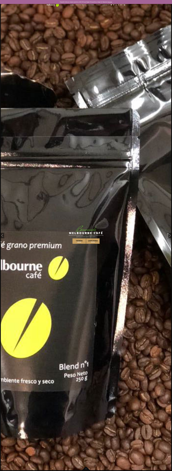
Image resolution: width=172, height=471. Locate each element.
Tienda (98, 4)
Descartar (110, 2)
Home (72, 4)
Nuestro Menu (81, 4)
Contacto (105, 4)
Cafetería (90, 4)
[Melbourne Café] (53, 5)
